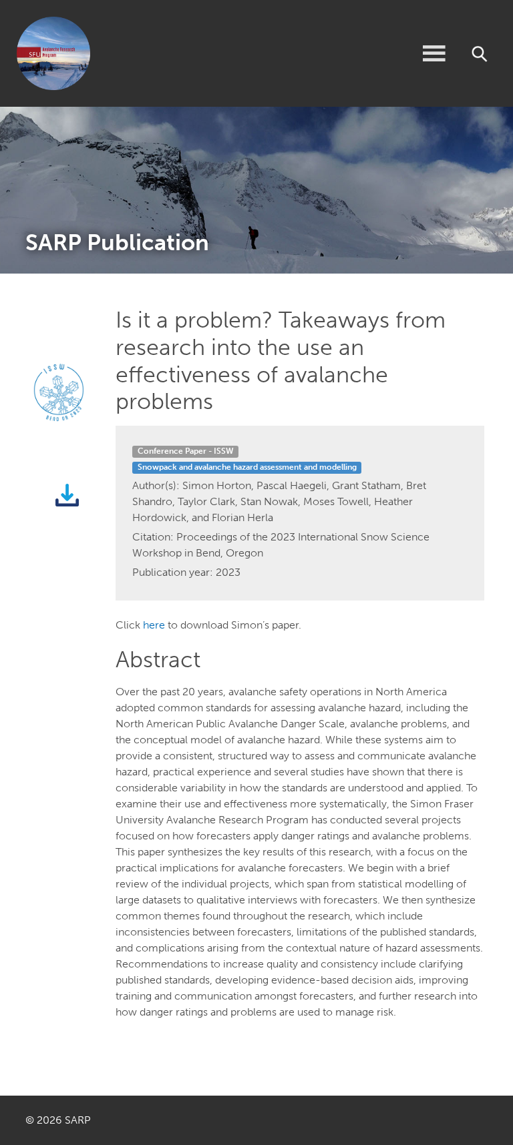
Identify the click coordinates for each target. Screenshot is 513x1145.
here (154, 625)
